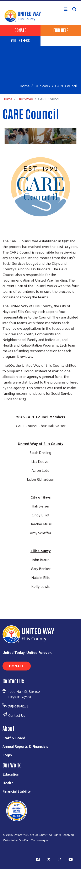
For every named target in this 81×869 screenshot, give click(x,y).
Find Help (60, 30)
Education (10, 774)
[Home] (40, 0)
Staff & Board (13, 737)
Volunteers (20, 40)
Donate (20, 30)
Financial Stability (16, 791)
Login (7, 754)
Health (8, 782)
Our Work (42, 85)
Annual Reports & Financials (25, 746)
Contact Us (16, 715)
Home (25, 85)
